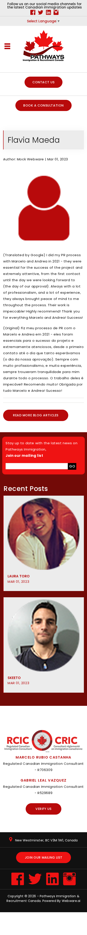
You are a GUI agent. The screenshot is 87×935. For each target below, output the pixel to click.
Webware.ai (71, 901)
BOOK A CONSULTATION (43, 105)
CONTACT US (43, 82)
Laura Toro (19, 579)
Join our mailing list (43, 857)
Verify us (43, 809)
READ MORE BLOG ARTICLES (35, 415)
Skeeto (18, 680)
